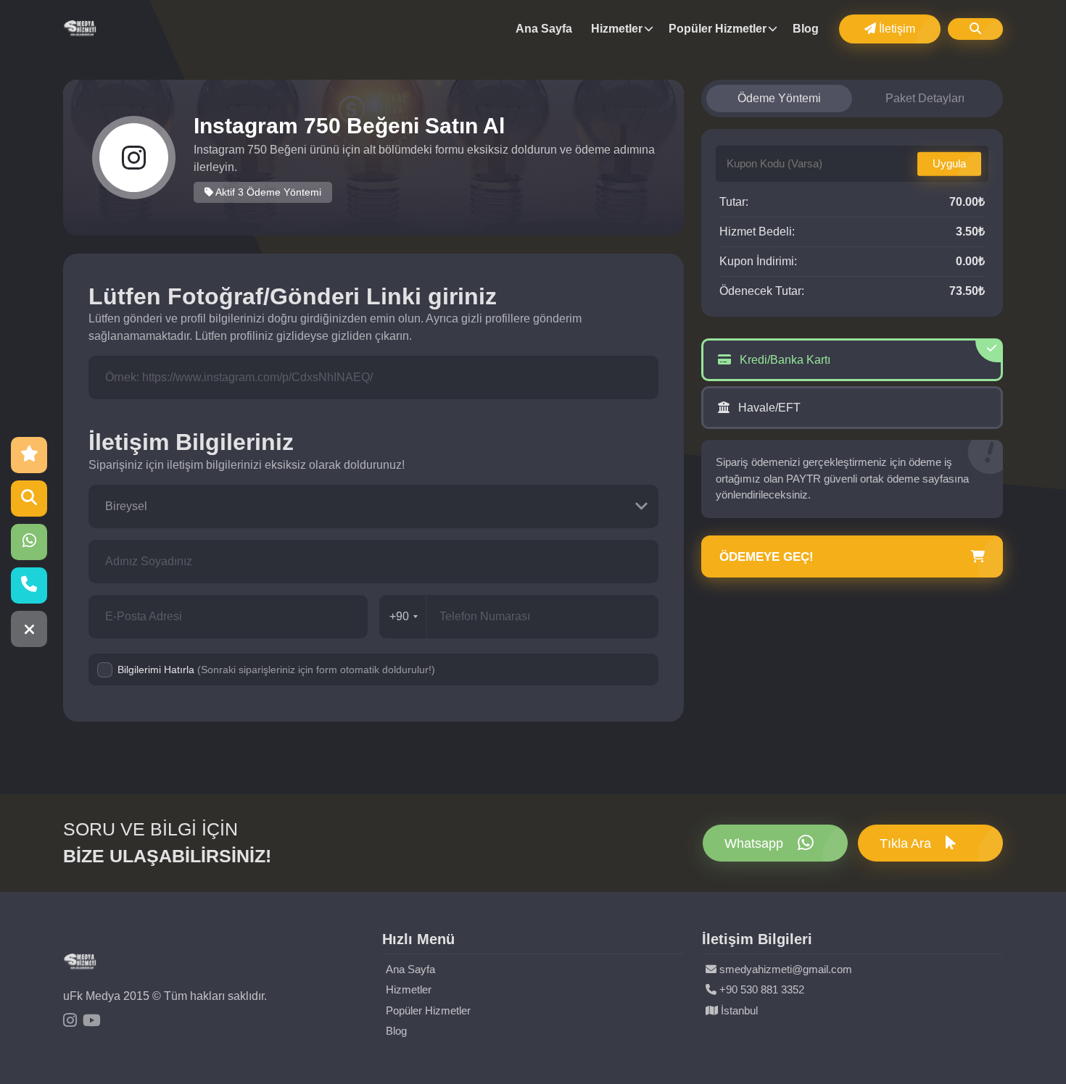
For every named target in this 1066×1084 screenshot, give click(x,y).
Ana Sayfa (544, 28)
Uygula (949, 163)
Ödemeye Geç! (766, 557)
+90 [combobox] (399, 616)
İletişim (895, 28)
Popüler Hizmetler (718, 28)
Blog (806, 28)
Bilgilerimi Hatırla (276, 669)
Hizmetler (617, 28)
